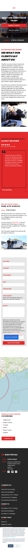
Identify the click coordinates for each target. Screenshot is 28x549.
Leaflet (18, 411)
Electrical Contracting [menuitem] (8, 489)
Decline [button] (17, 546)
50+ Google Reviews (8, 146)
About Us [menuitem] (4, 522)
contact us (8, 438)
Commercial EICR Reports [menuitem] (9, 500)
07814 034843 (17, 40)
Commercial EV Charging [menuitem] (9, 497)
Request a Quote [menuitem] (6, 524)
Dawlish (5, 432)
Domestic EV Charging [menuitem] (8, 514)
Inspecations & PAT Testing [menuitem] (9, 495)
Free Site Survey (14, 30)
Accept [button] (10, 546)
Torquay (5, 425)
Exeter (5, 427)
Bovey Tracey (7, 430)
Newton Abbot (7, 422)
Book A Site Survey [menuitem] (6, 527)
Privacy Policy (16, 332)
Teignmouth (6, 420)
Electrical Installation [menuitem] (7, 492)
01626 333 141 (16, 222)
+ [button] (2, 359)
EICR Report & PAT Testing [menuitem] (9, 508)
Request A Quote (14, 25)
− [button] (2, 362)
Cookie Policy (12, 536)
